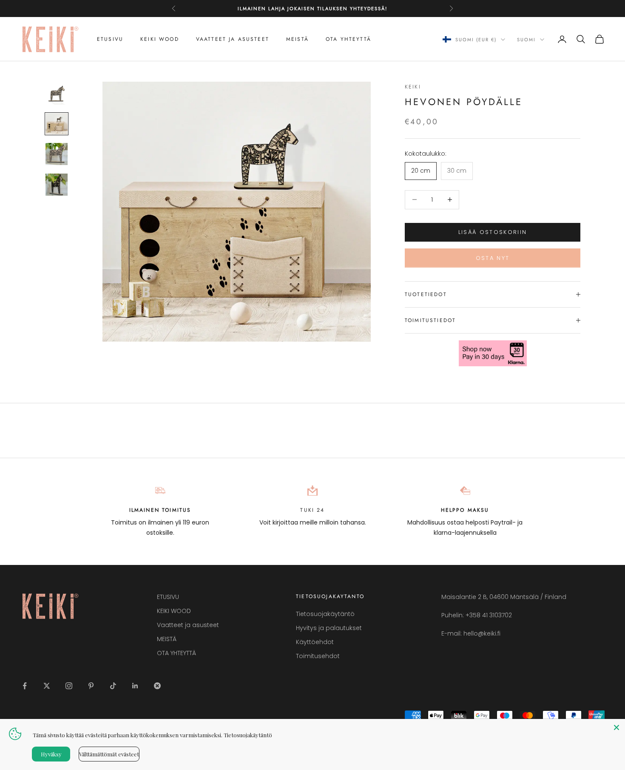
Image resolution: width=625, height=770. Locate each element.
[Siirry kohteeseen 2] (56, 123)
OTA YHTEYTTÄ (348, 39)
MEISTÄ (297, 39)
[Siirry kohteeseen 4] (56, 185)
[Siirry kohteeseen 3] (56, 154)
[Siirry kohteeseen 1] (56, 94)
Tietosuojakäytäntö (325, 614)
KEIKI (413, 87)
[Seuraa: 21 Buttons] (157, 686)
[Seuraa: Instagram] (69, 686)
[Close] (616, 727)
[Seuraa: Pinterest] (91, 686)
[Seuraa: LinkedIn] (135, 686)
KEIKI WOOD (159, 39)
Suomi (526, 39)
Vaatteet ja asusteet (232, 39)
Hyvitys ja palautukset (329, 628)
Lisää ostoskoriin (492, 232)
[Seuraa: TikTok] (113, 686)
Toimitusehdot (318, 656)
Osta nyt (493, 258)
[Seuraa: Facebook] (24, 686)
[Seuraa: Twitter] (47, 686)
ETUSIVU (110, 39)
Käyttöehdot (315, 642)
